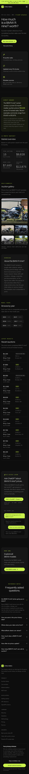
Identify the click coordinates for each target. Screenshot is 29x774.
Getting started (5, 698)
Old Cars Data (5, 14)
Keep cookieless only (14, 761)
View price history (8, 46)
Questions (3, 716)
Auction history (5, 681)
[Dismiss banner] (27, 2)
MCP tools (4, 690)
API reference (5, 701)
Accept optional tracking (14, 765)
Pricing (3, 722)
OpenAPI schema (6, 704)
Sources (3, 725)
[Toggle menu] (27, 7)
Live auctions (4, 684)
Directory (3, 713)
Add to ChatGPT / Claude (13, 499)
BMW (13, 14)
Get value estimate (8, 41)
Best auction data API (6, 733)
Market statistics (5, 687)
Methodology (4, 719)
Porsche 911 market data (7, 739)
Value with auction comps (8, 736)
